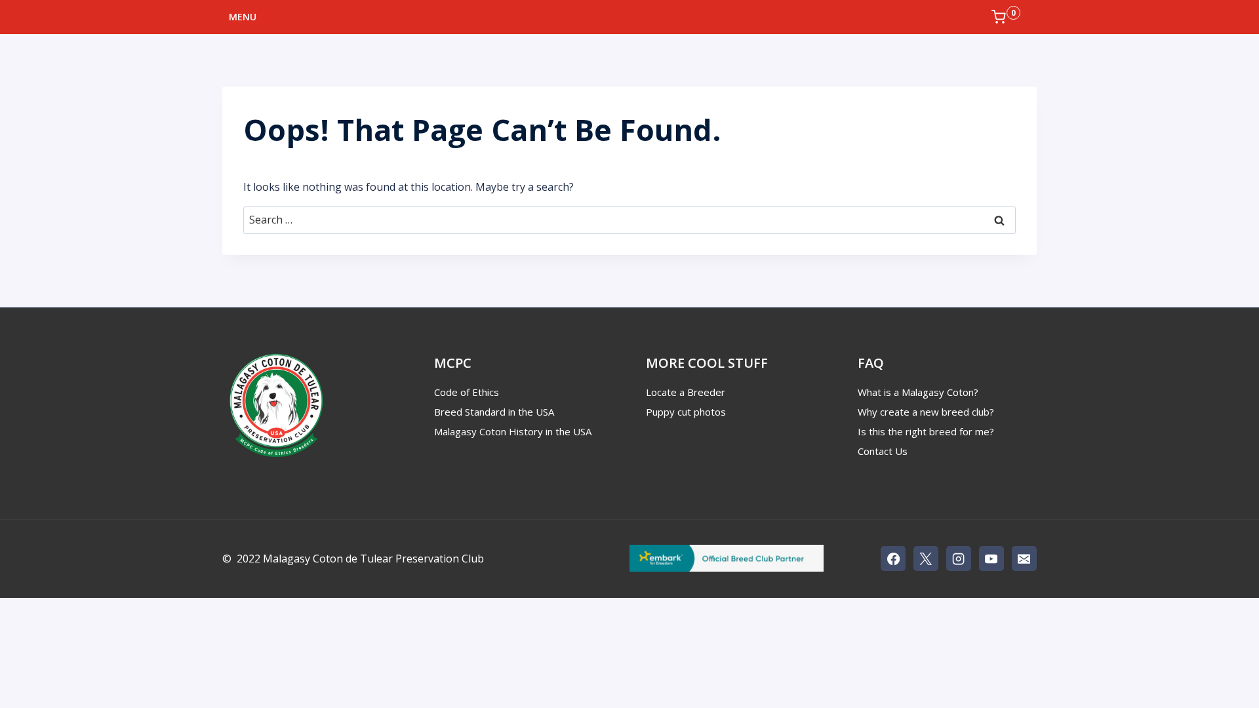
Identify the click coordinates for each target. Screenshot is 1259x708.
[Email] (1024, 558)
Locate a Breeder (685, 392)
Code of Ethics (466, 392)
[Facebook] (893, 558)
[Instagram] (958, 558)
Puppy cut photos (686, 411)
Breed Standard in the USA (494, 411)
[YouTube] (991, 558)
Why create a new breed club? (926, 411)
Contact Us (883, 451)
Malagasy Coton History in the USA (512, 431)
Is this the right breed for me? (926, 431)
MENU (242, 16)
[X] (925, 558)
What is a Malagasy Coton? (918, 392)
